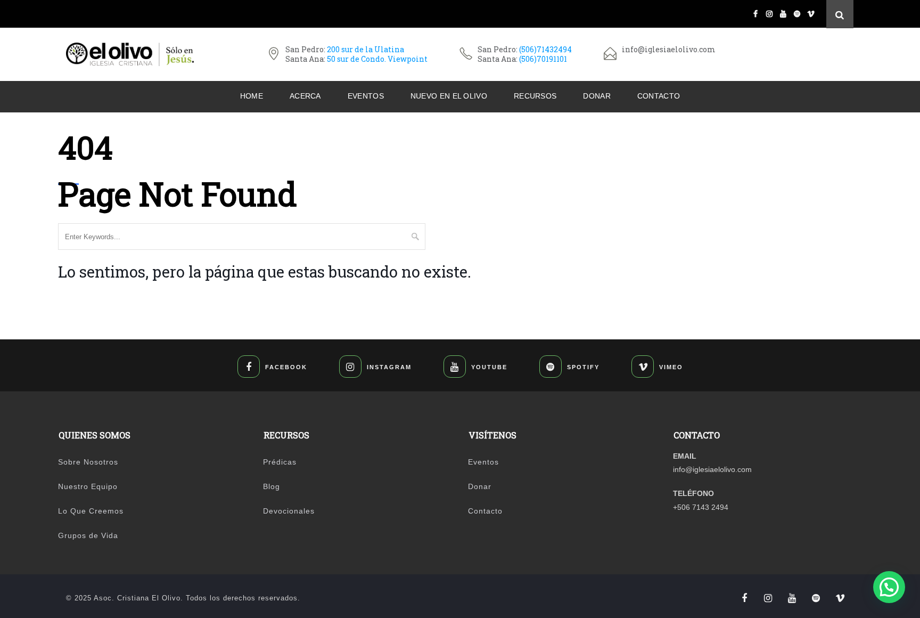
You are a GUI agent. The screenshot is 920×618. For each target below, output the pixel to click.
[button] (889, 587)
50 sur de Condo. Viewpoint (377, 59)
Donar (597, 96)
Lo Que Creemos (91, 511)
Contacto (658, 96)
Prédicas (280, 462)
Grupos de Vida (88, 535)
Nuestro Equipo (88, 486)
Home (251, 96)
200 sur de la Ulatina (365, 49)
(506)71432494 (545, 49)
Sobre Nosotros (88, 462)
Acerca (305, 96)
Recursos (535, 96)
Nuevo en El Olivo (448, 96)
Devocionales (289, 511)
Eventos (366, 96)
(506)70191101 (543, 59)
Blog (271, 486)
